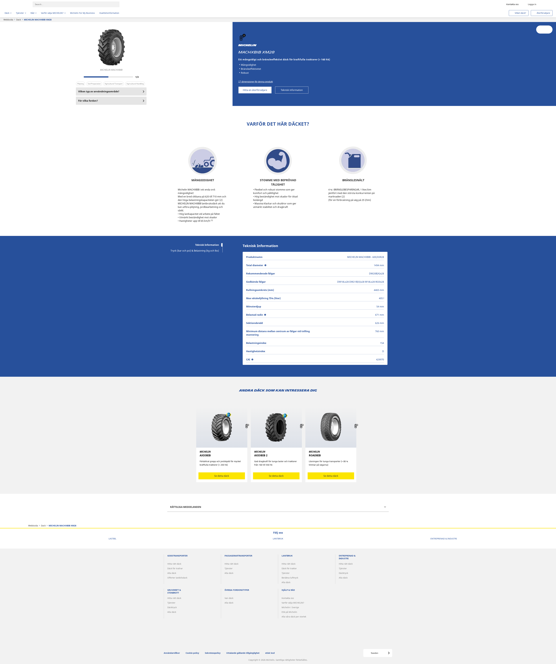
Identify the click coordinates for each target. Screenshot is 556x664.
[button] (244, 35)
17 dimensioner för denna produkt (255, 81)
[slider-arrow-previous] (79, 77)
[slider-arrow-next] (144, 77)
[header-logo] (16, 4)
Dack (18, 19)
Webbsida (8, 19)
